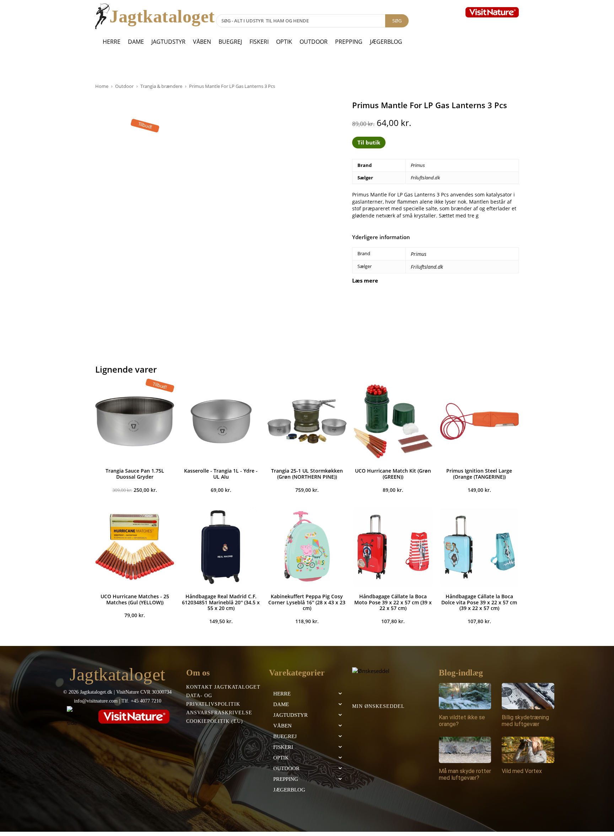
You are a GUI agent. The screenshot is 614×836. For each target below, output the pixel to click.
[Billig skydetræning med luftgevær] (528, 696)
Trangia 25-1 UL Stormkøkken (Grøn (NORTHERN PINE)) (307, 473)
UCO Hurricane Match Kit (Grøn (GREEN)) (393, 473)
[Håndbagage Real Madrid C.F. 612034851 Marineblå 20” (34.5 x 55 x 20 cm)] (220, 546)
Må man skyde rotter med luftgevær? (465, 774)
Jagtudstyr (168, 42)
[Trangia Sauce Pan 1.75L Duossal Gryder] (134, 421)
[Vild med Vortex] (528, 750)
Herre (111, 42)
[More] (524, 304)
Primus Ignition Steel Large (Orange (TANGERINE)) (479, 473)
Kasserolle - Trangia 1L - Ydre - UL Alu (221, 473)
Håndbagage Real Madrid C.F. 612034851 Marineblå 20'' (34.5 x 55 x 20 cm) (221, 602)
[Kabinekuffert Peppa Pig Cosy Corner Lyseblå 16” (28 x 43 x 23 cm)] (307, 546)
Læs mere (365, 280)
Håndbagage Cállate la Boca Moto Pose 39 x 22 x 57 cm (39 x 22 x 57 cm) (393, 602)
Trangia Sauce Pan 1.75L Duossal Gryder (135, 473)
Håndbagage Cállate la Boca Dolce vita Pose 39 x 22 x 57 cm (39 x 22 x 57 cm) (479, 602)
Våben (202, 42)
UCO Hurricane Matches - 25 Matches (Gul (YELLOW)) (135, 599)
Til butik (368, 142)
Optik (284, 42)
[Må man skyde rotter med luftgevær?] (465, 750)
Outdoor (314, 42)
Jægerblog (386, 42)
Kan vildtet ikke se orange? (462, 720)
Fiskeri (259, 42)
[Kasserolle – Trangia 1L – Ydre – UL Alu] (220, 421)
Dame (136, 42)
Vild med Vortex (522, 771)
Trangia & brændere (161, 86)
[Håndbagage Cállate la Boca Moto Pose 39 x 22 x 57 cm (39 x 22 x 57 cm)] (393, 546)
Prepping (348, 42)
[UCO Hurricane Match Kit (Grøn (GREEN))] (393, 421)
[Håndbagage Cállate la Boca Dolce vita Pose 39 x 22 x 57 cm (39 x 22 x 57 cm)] (479, 546)
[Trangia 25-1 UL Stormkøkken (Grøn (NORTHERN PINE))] (307, 421)
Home (101, 86)
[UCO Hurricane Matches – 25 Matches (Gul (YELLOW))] (134, 546)
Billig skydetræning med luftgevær (525, 720)
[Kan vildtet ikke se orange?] (465, 696)
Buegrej (230, 42)
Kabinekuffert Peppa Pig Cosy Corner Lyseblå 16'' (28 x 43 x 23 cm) (306, 602)
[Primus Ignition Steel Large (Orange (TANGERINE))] (479, 421)
